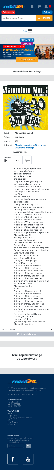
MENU (24, 30)
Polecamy (12, 424)
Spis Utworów (13, 422)
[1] (46, 7)
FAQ (9, 420)
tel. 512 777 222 (14, 404)
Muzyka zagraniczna (24, 145)
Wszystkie (40, 145)
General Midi (27, 161)
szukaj (46, 18)
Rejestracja (8, 12)
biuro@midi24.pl (14, 402)
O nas (10, 413)
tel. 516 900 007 (14, 406)
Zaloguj (47, 12)
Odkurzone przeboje (24, 147)
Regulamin (12, 415)
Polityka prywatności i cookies (20, 418)
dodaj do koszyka (28, 334)
